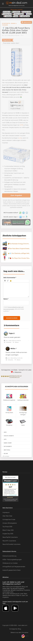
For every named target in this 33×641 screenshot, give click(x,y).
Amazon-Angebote (9, 435)
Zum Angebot (16, 195)
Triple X (11, 333)
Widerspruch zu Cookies (10, 563)
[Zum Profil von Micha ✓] (8, 348)
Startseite (6, 23)
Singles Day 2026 (8, 533)
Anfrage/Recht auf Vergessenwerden (14, 566)
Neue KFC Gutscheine (9, 541)
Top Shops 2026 (7, 526)
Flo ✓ (3, 35)
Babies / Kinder (8, 443)
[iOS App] (20, 217)
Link (20, 138)
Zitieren (17, 342)
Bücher (6, 453)
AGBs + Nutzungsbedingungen (12, 559)
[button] (5, 280)
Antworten (8, 342)
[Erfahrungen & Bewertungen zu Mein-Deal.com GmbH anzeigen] (10, 488)
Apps (5, 439)
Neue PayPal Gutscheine (10, 537)
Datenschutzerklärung (9, 556)
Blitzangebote (8, 446)
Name (5, 299)
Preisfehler (26, 590)
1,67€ (21, 125)
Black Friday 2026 (8, 530)
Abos (5, 432)
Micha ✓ (13, 348)
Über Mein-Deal (7, 516)
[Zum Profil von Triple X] (6, 333)
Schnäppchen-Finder (9, 519)
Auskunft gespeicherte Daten (12, 570)
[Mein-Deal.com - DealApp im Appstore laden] (7, 608)
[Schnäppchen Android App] (26, 217)
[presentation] (5, 281)
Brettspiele (7, 450)
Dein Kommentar (9, 277)
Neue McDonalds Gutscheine (11, 544)
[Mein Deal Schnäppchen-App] (16, 608)
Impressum (6, 512)
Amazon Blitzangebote (10, 523)
